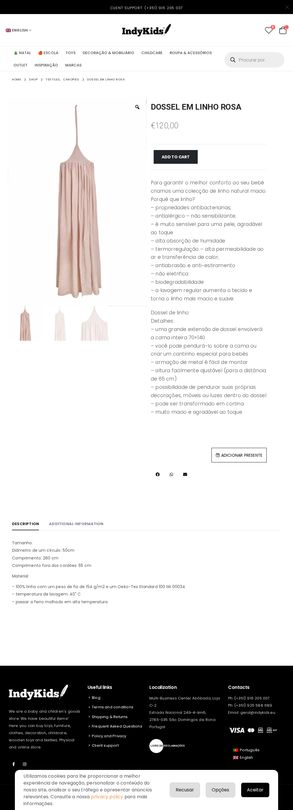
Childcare (152, 53)
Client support (105, 745)
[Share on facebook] (158, 474)
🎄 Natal (22, 53)
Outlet (20, 65)
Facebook (13, 764)
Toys (71, 53)
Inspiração (46, 65)
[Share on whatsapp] (171, 474)
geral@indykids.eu (257, 712)
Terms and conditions (112, 707)
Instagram (24, 764)
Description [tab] (25, 524)
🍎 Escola (48, 53)
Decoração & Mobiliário (108, 53)
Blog (96, 697)
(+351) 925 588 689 (253, 705)
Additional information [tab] (76, 524)
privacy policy (107, 796)
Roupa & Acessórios (191, 53)
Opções (220, 790)
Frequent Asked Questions (117, 726)
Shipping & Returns (110, 717)
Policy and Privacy (109, 736)
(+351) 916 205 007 (163, 8)
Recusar (185, 790)
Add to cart (176, 157)
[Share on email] (185, 474)
